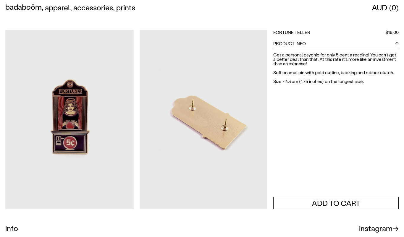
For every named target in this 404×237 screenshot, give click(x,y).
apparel (57, 7)
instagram (375, 228)
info (11, 228)
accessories (93, 7)
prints (125, 7)
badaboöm (23, 7)
